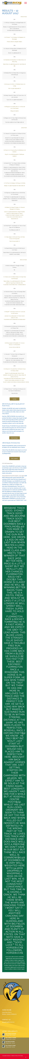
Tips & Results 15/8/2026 (10, 1037)
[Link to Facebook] (26, 1057)
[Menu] (25, 3)
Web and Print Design (19, 1055)
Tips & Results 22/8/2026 (10, 1033)
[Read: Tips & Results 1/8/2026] (3, 1046)
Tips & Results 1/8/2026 (10, 1045)
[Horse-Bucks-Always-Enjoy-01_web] (12, 3)
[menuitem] (25, 3)
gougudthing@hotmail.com (8, 1022)
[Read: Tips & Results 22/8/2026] (3, 1034)
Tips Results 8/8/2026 (10, 1041)
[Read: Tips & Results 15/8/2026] (3, 1038)
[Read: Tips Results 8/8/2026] (3, 1042)
